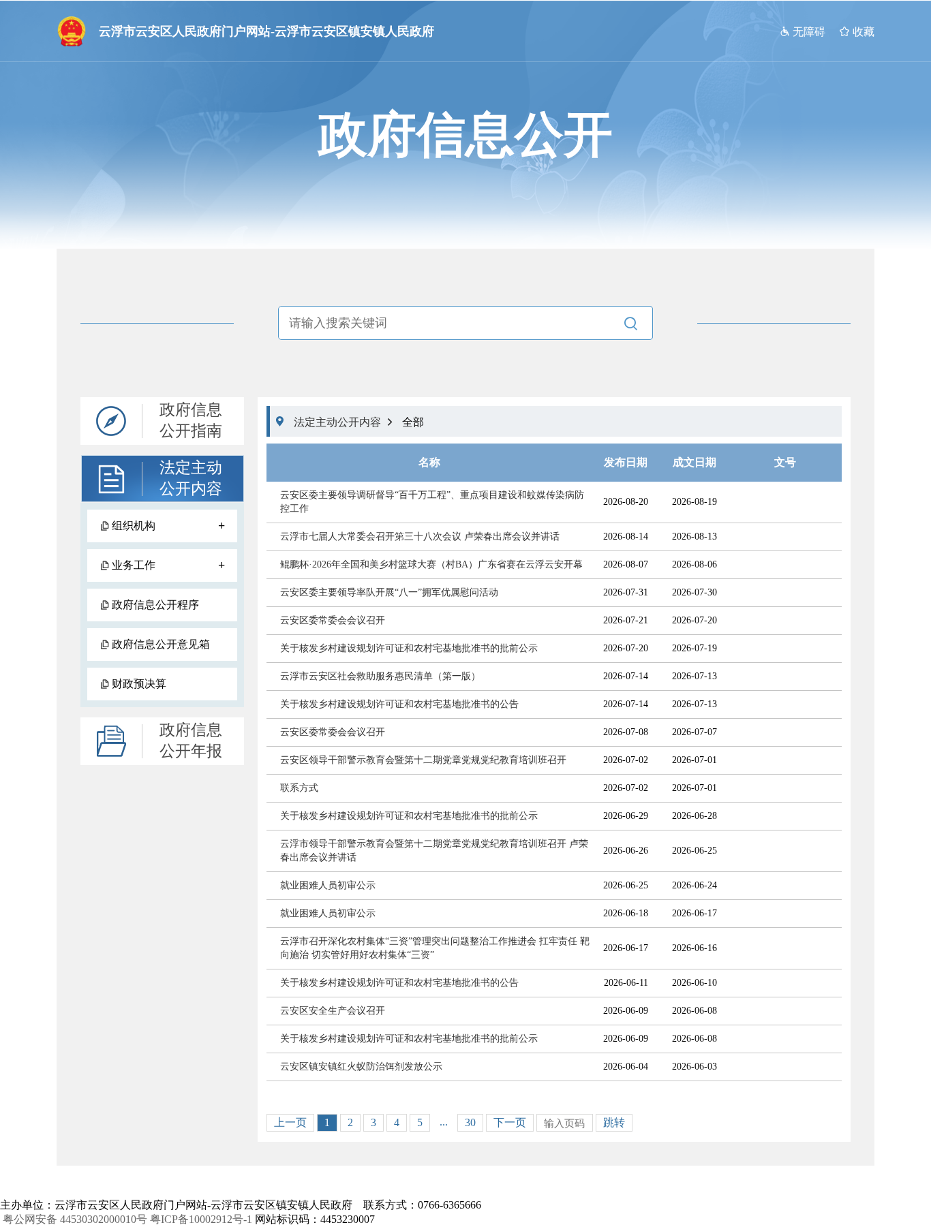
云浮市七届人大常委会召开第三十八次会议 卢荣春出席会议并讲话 (420, 536)
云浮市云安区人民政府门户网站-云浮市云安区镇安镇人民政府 (266, 31)
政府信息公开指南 (190, 420)
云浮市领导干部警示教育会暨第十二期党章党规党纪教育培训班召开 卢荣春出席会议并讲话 (434, 851)
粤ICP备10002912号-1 (201, 1219)
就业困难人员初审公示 (328, 885)
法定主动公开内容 (190, 478)
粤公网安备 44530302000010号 (75, 1219)
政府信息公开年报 (190, 740)
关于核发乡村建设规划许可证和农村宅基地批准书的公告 (399, 704)
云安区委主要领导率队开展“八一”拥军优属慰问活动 (389, 592)
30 (470, 1122)
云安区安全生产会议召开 (332, 1011)
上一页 (290, 1122)
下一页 (509, 1122)
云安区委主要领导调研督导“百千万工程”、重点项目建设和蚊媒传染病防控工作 (432, 502)
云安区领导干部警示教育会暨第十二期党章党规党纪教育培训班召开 (423, 760)
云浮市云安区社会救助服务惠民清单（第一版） (380, 676)
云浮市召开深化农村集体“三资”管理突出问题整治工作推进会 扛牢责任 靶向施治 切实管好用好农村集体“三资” (435, 948)
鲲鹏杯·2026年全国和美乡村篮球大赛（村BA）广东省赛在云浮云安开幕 (431, 564)
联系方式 (299, 788)
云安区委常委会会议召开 (332, 620)
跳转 (614, 1122)
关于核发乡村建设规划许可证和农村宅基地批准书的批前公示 (409, 648)
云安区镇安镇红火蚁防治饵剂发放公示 (361, 1066)
